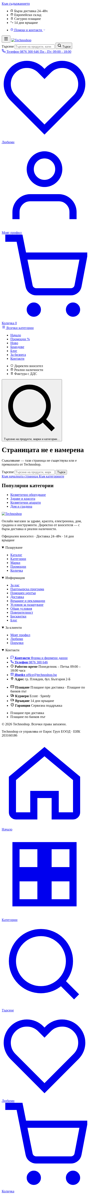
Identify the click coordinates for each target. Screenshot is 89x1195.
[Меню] (6, 39)
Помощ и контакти (28, 30)
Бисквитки (18, 616)
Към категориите (51, 476)
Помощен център (23, 593)
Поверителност (21, 612)
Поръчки (17, 643)
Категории (18, 559)
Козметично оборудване (28, 495)
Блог (13, 620)
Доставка (17, 597)
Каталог (16, 555)
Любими (16, 639)
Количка (16, 570)
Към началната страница (20, 476)
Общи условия (21, 608)
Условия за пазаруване (26, 604)
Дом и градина (21, 506)
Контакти (12, 650)
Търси (61, 472)
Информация (15, 578)
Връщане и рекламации (27, 601)
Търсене (8, 46)
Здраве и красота (22, 498)
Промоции (18, 566)
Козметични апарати (25, 502)
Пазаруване (13, 547)
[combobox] (35, 46)
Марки (15, 562)
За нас (14, 585)
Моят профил (20, 635)
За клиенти (13, 627)
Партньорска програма (27, 589)
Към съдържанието (16, 3)
